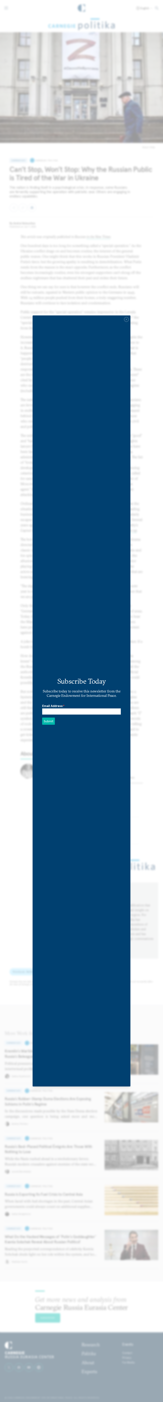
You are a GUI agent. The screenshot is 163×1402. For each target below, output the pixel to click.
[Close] (126, 319)
